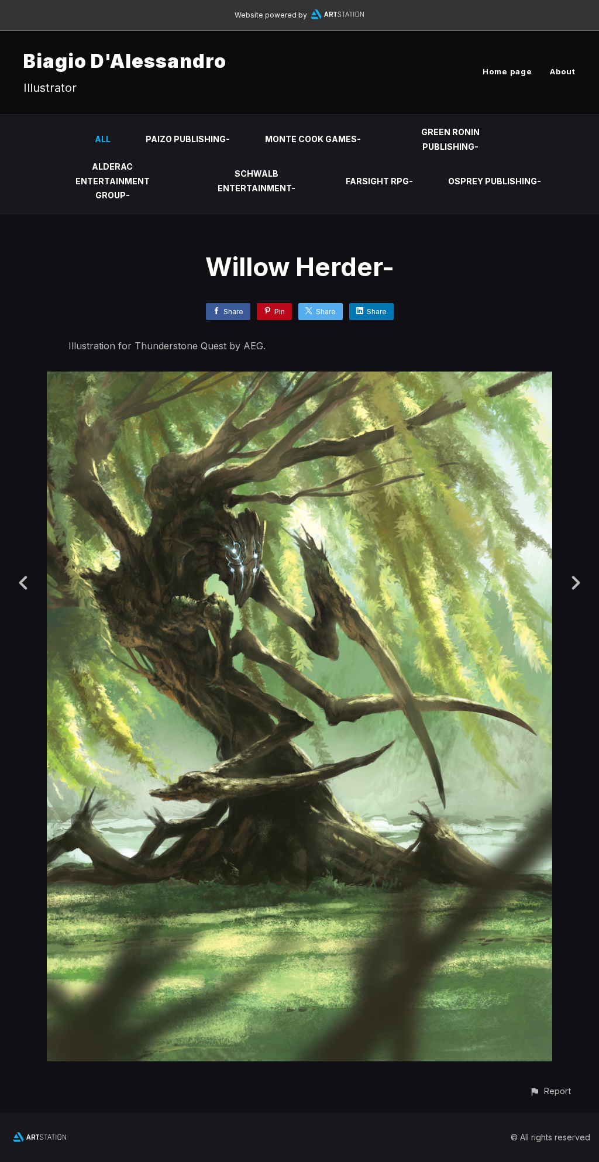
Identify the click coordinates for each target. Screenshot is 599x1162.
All (103, 139)
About (563, 71)
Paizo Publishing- (188, 139)
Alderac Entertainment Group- (112, 180)
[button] (550, 1091)
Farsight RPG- (379, 181)
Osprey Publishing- (494, 181)
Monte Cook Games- (313, 139)
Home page (507, 71)
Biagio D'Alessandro (124, 61)
